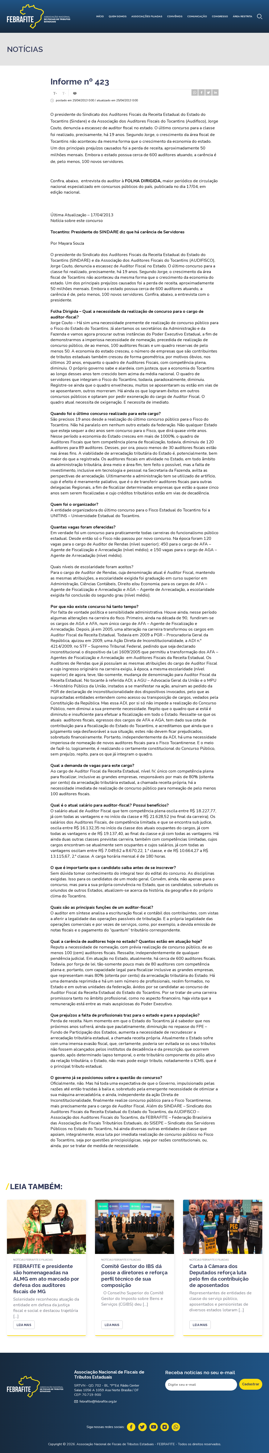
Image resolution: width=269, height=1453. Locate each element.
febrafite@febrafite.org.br (98, 1401)
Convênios (174, 16)
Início (100, 16)
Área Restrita (242, 16)
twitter (208, 92)
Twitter (142, 1427)
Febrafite (38, 16)
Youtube (153, 1427)
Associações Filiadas (146, 16)
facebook (201, 92)
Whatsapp (175, 1427)
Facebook (131, 1427)
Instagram (164, 1427)
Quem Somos (118, 16)
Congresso (220, 16)
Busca (259, 16)
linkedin (215, 92)
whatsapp (194, 92)
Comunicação (197, 16)
